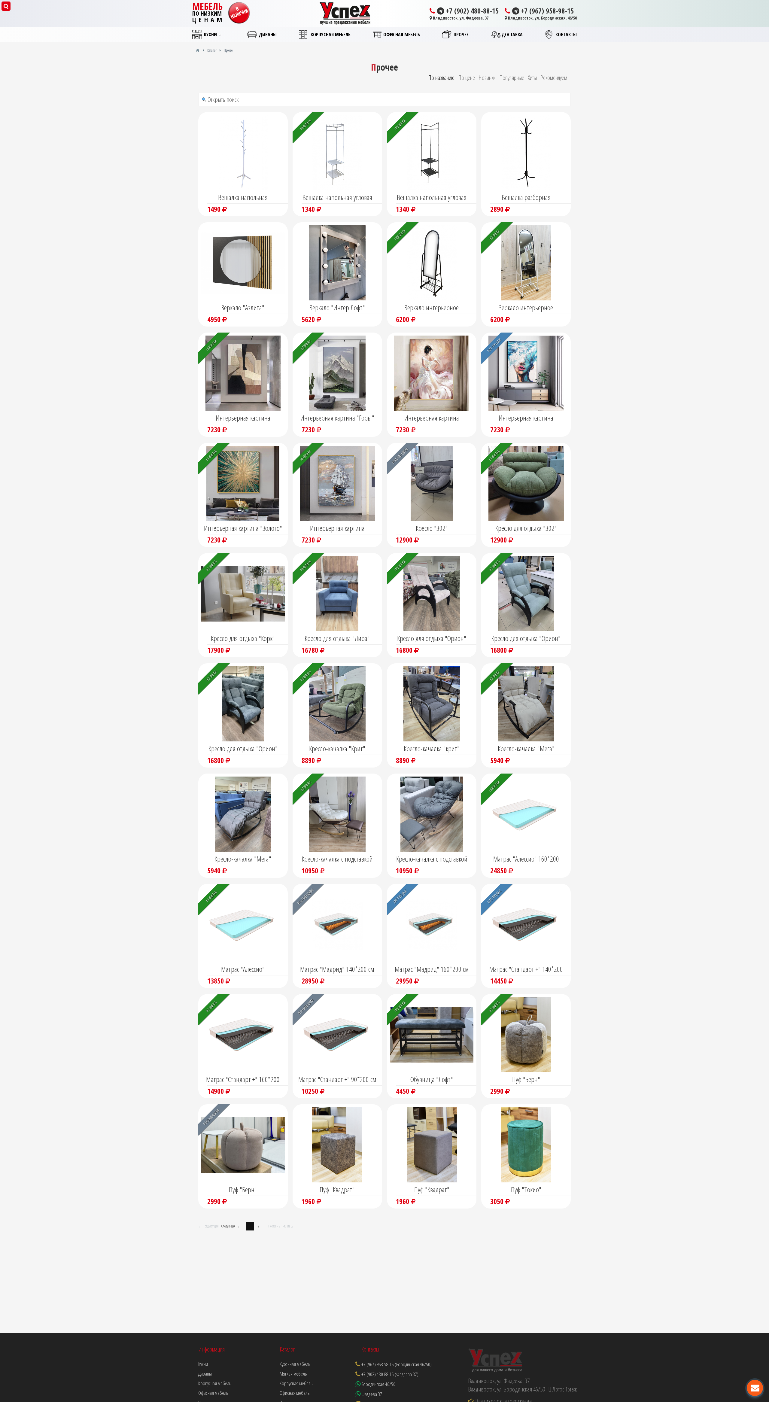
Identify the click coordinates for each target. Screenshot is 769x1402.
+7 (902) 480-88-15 (471, 10)
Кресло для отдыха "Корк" (243, 638)
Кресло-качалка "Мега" (526, 748)
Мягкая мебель (293, 1373)
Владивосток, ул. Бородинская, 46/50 (542, 18)
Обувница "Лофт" (431, 1079)
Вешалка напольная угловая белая (337, 198)
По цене (466, 78)
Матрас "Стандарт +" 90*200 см (337, 1079)
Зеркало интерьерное (432, 307)
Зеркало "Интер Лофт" (337, 307)
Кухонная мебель (295, 1364)
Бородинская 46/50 (377, 1384)
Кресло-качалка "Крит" (337, 748)
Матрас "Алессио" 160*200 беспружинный (526, 859)
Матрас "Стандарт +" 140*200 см (526, 969)
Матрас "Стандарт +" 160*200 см (243, 1080)
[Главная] (197, 50)
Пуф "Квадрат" (337, 1189)
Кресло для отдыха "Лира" (337, 638)
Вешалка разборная (526, 197)
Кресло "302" (432, 528)
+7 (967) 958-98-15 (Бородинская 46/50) (396, 1364)
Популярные (511, 78)
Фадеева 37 (371, 1394)
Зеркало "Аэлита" (242, 307)
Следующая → (230, 1226)
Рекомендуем (553, 78)
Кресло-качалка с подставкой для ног (337, 859)
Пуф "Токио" (526, 1189)
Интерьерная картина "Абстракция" (243, 418)
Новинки (487, 78)
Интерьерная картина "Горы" (337, 418)
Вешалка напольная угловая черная (432, 198)
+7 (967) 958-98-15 (546, 10)
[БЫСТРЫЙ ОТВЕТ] (755, 1388)
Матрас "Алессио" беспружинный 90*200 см (243, 969)
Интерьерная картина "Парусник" (337, 528)
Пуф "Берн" (526, 1079)
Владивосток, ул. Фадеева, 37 (460, 18)
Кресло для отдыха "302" (526, 528)
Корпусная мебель (296, 1383)
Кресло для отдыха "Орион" (431, 638)
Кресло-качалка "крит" (432, 748)
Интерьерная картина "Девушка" (431, 418)
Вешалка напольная (243, 197)
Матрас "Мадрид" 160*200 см (432, 969)
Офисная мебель (295, 1392)
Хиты (532, 78)
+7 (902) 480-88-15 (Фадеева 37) (389, 1374)
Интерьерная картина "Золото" (243, 528)
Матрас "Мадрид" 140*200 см (337, 969)
